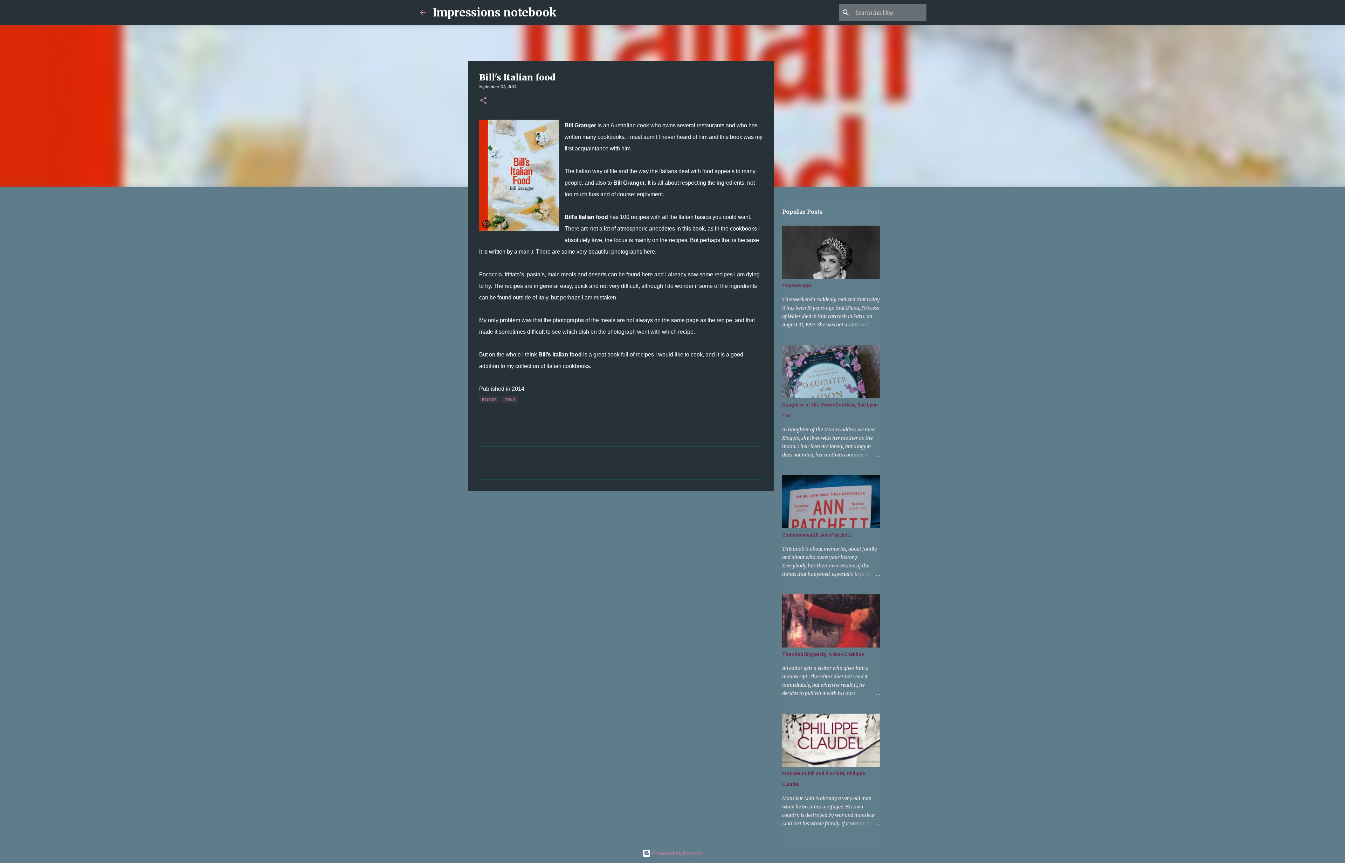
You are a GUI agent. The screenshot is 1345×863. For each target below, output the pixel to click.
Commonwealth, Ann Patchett (816, 535)
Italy (510, 399)
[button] (483, 101)
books (489, 399)
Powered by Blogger (677, 853)
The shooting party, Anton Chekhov (823, 654)
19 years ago (796, 285)
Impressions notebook (495, 13)
